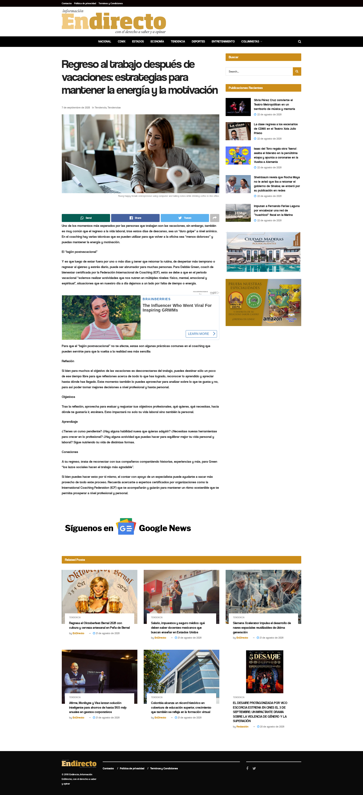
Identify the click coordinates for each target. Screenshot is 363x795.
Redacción (243, 726)
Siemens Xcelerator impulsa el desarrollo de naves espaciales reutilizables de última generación (262, 627)
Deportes (198, 41)
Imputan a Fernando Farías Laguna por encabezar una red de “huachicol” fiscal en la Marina (277, 210)
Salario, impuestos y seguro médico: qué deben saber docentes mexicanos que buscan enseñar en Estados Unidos (178, 627)
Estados (138, 41)
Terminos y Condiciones (111, 3)
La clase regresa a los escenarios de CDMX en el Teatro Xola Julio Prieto (276, 128)
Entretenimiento (223, 41)
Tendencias (114, 107)
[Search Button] (297, 71)
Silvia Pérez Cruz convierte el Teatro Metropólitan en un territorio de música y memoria (274, 104)
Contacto (67, 3)
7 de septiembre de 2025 (76, 107)
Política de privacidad (85, 3)
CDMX (121, 41)
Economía (157, 41)
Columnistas (250, 41)
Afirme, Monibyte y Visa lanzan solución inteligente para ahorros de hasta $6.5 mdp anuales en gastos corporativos (97, 707)
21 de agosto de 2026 (107, 633)
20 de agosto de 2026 (271, 726)
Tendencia (178, 41)
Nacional (104, 41)
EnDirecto (78, 633)
